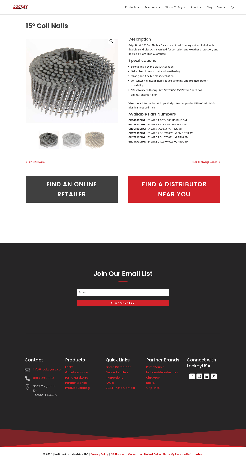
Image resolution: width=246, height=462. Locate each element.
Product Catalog (77, 388)
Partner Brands (76, 383)
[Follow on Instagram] (199, 376)
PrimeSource (155, 367)
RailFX (150, 383)
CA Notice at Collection (126, 454)
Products (130, 7)
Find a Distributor (118, 367)
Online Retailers (117, 372)
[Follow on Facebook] (192, 376)
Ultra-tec (153, 378)
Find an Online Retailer (71, 189)
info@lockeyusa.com (48, 369)
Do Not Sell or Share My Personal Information (173, 454)
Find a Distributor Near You (174, 189)
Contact (222, 7)
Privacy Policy (99, 454)
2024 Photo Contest (120, 388)
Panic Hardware (76, 378)
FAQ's (110, 383)
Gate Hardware (76, 372)
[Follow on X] (214, 376)
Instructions (114, 378)
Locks (69, 367)
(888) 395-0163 (43, 378)
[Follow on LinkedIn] (206, 376)
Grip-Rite (153, 388)
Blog (209, 7)
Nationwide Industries (162, 372)
